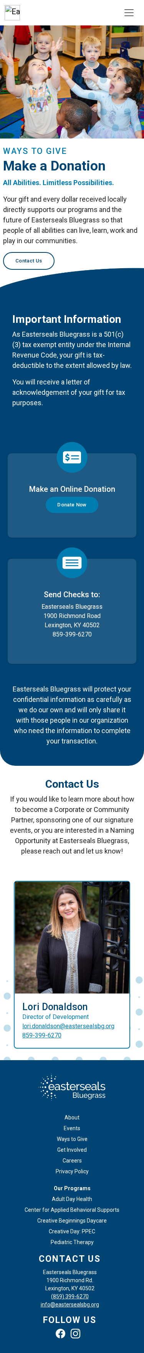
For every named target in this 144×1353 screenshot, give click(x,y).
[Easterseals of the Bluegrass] (12, 12)
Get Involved (72, 1150)
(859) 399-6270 (70, 1296)
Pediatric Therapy (72, 1242)
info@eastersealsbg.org (70, 1304)
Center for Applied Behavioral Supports (72, 1210)
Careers (72, 1161)
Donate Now (72, 505)
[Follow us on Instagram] (77, 1334)
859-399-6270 (41, 1035)
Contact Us (28, 261)
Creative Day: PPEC (72, 1231)
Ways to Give (72, 1139)
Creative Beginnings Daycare (72, 1221)
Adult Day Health (72, 1199)
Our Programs (72, 1188)
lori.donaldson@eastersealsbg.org (68, 1026)
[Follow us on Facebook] (62, 1334)
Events (72, 1128)
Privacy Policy (72, 1171)
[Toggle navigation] (129, 12)
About (72, 1117)
